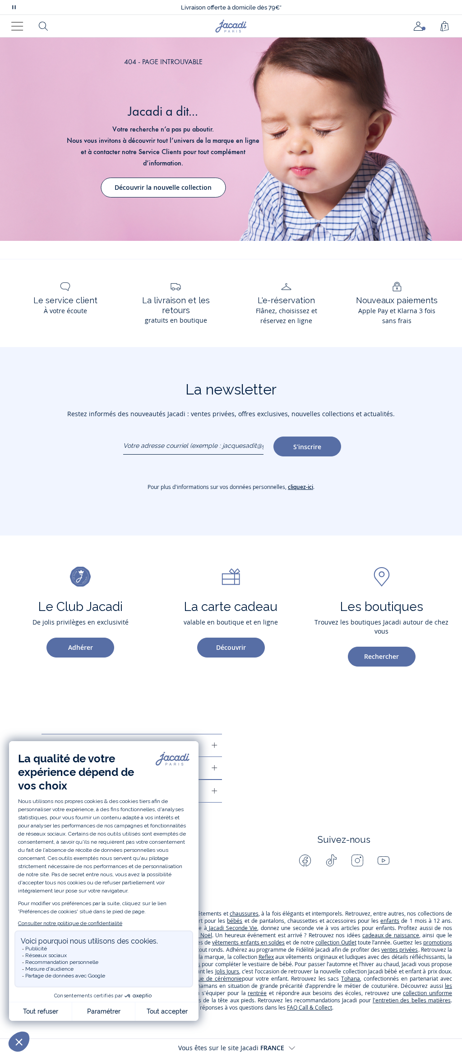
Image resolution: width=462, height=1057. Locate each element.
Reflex (266, 957)
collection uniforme (427, 993)
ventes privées (399, 950)
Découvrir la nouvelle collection (163, 187)
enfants (389, 921)
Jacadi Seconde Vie (232, 928)
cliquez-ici (300, 487)
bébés (234, 921)
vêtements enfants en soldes (248, 942)
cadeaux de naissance (390, 935)
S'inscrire (307, 446)
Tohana (350, 978)
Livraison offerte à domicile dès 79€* (231, 7)
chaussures (244, 913)
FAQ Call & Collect (309, 1007)
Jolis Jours (227, 971)
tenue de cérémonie (215, 978)
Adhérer (80, 647)
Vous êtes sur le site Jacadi (231, 1047)
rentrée (257, 993)
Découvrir (231, 647)
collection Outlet (335, 942)
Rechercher (381, 656)
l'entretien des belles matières (412, 1000)
